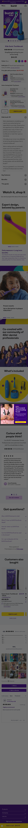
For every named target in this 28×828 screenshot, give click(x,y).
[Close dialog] (1, 404)
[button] (2, 826)
